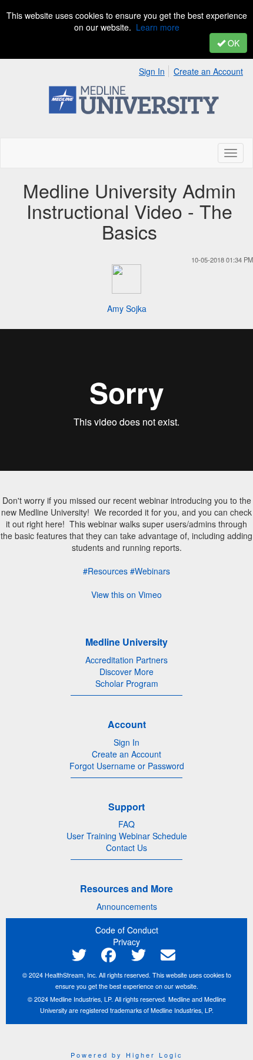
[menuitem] (155, 69)
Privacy (126, 942)
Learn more (157, 27)
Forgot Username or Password (126, 766)
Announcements (126, 906)
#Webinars (150, 571)
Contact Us (126, 847)
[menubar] (194, 69)
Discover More (126, 671)
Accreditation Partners (126, 660)
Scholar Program (126, 683)
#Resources (105, 571)
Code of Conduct (126, 930)
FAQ (126, 824)
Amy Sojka (127, 308)
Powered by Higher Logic (127, 1054)
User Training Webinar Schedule (126, 836)
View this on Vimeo (126, 594)
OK (232, 43)
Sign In (152, 71)
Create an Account (208, 71)
